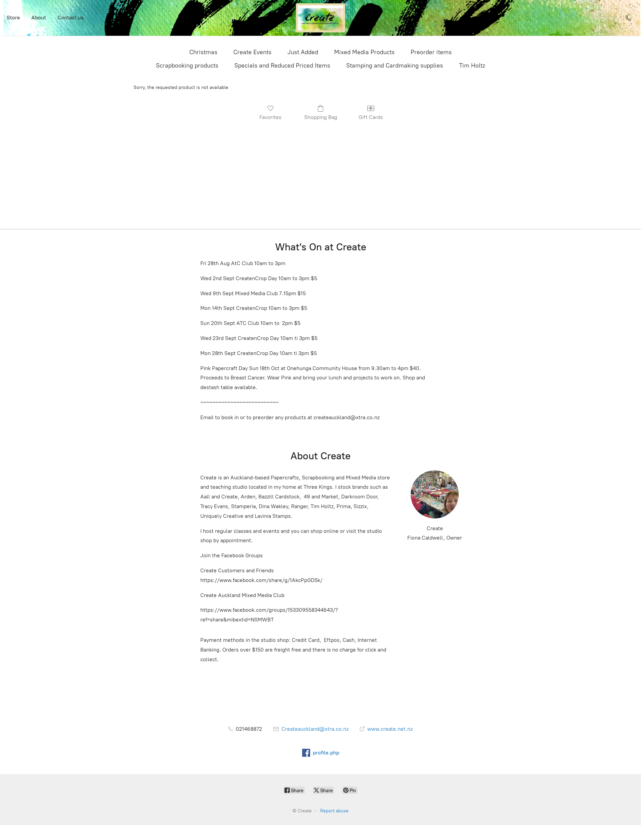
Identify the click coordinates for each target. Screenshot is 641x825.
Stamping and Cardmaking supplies (394, 65)
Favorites (270, 117)
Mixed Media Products (364, 52)
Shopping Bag (320, 117)
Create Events (252, 52)
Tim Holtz (472, 65)
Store (13, 17)
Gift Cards (371, 117)
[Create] (320, 17)
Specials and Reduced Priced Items (282, 65)
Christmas (203, 52)
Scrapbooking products (187, 65)
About (38, 17)
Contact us (70, 17)
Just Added (302, 52)
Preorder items (431, 52)
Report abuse (334, 811)
